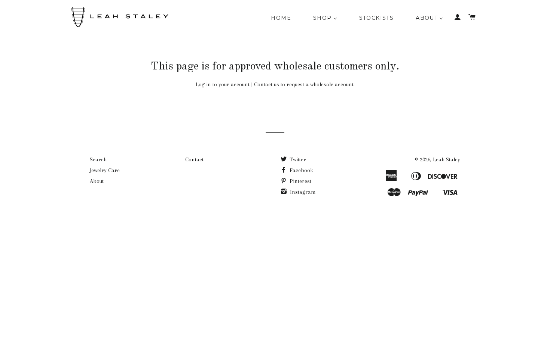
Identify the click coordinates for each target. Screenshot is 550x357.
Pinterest (299, 181)
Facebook (300, 170)
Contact (194, 159)
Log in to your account (223, 84)
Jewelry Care (105, 170)
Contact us (266, 84)
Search (98, 159)
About (97, 181)
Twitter (297, 159)
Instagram (302, 192)
